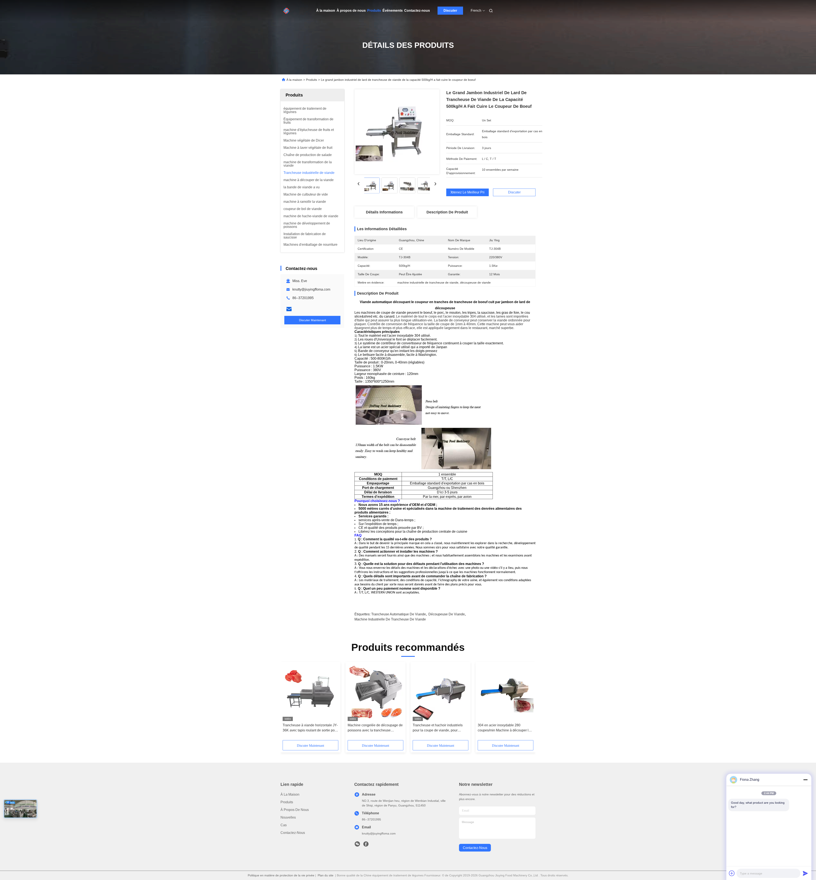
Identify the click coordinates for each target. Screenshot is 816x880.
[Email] (289, 309)
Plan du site (325, 875)
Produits (374, 10)
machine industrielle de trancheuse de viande (390, 619)
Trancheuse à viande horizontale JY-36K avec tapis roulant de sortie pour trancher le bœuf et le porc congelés (310, 728)
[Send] (805, 873)
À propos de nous (351, 10)
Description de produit (447, 212)
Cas (283, 825)
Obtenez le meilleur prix (467, 192)
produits (286, 802)
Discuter (450, 10)
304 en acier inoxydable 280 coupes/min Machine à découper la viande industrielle (504, 728)
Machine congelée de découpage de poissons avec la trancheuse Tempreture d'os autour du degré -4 (375, 728)
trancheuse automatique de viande (398, 614)
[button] (288, 702)
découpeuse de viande (446, 614)
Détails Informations (384, 212)
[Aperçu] (286, 10)
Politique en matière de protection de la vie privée (281, 875)
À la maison (325, 10)
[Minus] (805, 779)
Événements (392, 10)
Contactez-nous (417, 10)
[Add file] (732, 873)
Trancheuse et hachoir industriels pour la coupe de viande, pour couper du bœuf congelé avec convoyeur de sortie (438, 728)
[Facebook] (366, 845)
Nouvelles (288, 817)
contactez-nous (475, 848)
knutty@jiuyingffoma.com (311, 289)
